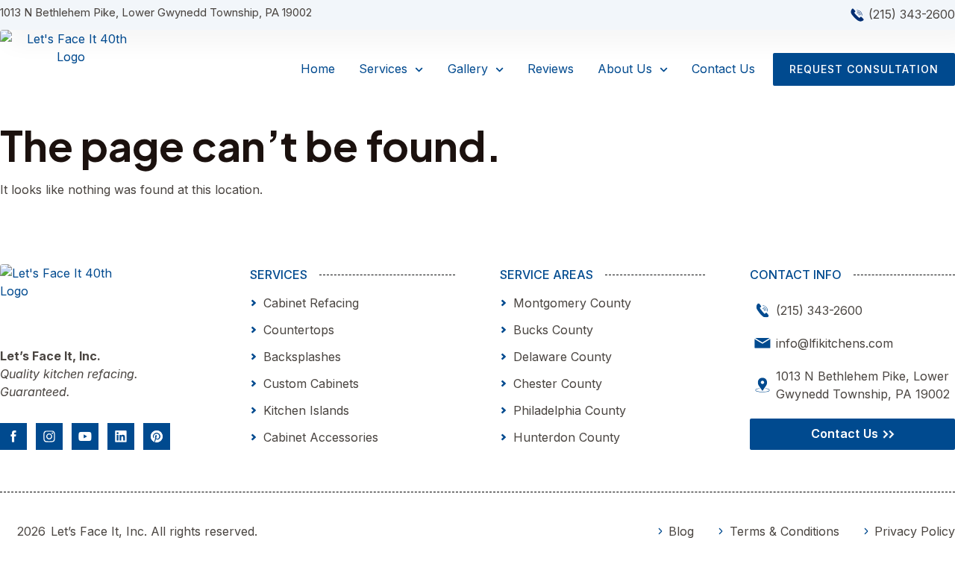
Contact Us (723, 68)
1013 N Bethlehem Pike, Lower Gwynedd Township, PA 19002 (156, 12)
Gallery (468, 68)
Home (318, 68)
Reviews (550, 68)
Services (383, 68)
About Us (625, 68)
